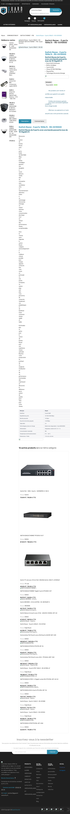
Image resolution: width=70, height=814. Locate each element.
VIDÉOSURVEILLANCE (30, 788)
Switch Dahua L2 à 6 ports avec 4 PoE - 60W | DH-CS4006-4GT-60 (38, 613)
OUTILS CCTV (28, 785)
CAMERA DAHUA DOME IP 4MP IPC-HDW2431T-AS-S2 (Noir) (12, 108)
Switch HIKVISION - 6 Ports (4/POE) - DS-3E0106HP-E (35, 602)
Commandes (51, 777)
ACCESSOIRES (28, 767)
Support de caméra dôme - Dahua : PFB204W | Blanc (13, 72)
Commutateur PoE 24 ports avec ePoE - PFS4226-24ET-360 (37, 657)
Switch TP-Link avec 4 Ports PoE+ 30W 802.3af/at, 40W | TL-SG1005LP (40, 580)
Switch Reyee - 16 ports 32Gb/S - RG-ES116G (33, 624)
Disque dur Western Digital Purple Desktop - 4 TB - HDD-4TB (13, 95)
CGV (37, 780)
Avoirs (49, 780)
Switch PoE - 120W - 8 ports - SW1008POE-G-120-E (34, 491)
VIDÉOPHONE (28, 773)
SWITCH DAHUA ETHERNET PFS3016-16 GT (32, 535)
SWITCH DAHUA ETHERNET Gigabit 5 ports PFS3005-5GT (36, 591)
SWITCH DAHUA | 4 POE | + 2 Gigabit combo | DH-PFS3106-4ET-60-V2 (39, 679)
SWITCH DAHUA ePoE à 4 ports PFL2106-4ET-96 (33, 690)
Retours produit (52, 774)
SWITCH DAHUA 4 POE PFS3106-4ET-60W (31, 723)
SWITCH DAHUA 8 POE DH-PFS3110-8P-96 (31, 646)
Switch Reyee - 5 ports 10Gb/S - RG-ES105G (32, 712)
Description (25, 121)
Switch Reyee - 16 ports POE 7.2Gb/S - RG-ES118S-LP (35, 668)
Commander (35, 4)
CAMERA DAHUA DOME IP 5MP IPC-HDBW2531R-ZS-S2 (13, 59)
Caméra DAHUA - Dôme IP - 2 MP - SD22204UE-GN (13, 46)
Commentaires (39, 121)
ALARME (27, 770)
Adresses (50, 783)
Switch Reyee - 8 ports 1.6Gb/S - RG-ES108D (32, 701)
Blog (37, 801)
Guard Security (16, 810)
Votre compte (50, 764)
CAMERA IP (27, 776)
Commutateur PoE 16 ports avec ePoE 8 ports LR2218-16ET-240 (38, 635)
